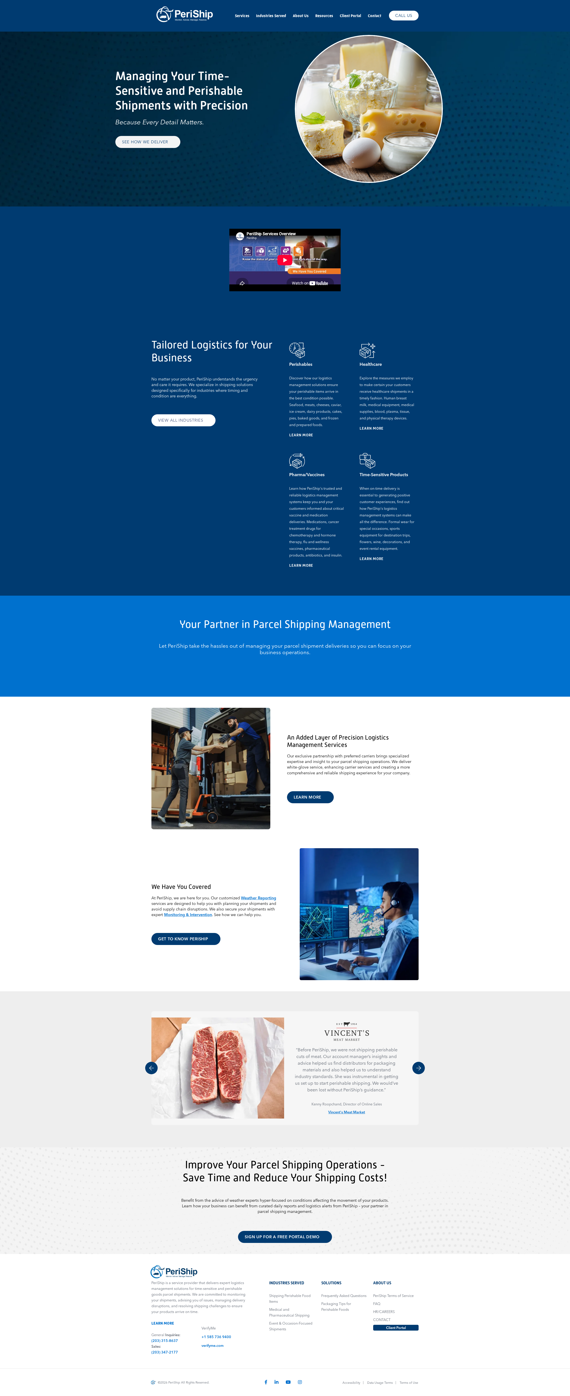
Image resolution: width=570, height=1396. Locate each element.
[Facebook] (266, 1382)
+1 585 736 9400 (216, 1337)
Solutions (331, 1283)
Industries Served (286, 1283)
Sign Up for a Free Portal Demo (283, 1236)
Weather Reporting (258, 897)
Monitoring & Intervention (188, 914)
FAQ (376, 1303)
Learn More (304, 435)
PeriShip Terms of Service (393, 1295)
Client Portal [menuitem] (350, 16)
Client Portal (396, 1327)
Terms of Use (409, 1383)
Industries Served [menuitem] (271, 16)
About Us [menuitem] (301, 16)
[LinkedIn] (277, 1382)
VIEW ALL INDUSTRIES (181, 420)
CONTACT (382, 1319)
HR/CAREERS (384, 1311)
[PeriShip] (184, 3)
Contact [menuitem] (374, 16)
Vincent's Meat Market (346, 1112)
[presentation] (151, 1068)
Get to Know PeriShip (183, 938)
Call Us (403, 15)
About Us (382, 1283)
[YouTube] (288, 1382)
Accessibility (351, 1383)
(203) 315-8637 (164, 1340)
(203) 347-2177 (164, 1352)
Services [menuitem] (242, 16)
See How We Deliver (145, 141)
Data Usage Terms (380, 1383)
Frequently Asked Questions (343, 1295)
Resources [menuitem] (324, 16)
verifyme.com (213, 1345)
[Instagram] (300, 1382)
